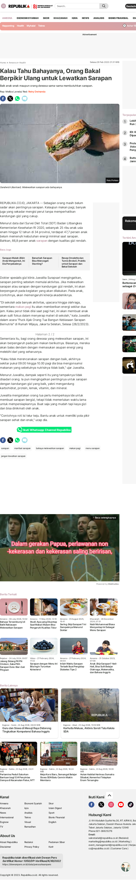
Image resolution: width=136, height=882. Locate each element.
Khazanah (5, 808)
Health (20, 25)
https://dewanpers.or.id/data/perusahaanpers (26, 864)
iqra (74, 18)
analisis (98, 18)
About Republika (9, 842)
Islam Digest (55, 808)
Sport (51, 812)
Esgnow (4, 822)
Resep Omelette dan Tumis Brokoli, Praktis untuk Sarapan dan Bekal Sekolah (74, 262)
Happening (8, 25)
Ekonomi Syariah (28, 18)
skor (46, 18)
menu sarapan (93, 448)
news (85, 18)
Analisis (28, 812)
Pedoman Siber (57, 842)
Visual (27, 822)
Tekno (41, 25)
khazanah (60, 18)
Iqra (26, 808)
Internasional (6, 817)
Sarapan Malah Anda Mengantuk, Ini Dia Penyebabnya (13, 260)
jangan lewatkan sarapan (13, 456)
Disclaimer (5, 846)
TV (1, 826)
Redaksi (28, 842)
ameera (7, 18)
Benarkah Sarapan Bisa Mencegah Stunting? (42, 260)
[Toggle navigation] (3, 6)
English (52, 822)
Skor (51, 803)
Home (3, 62)
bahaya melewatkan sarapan (50, 448)
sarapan (42, 240)
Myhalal (31, 25)
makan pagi (23, 306)
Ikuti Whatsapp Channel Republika (46, 430)
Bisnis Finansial (118, 18)
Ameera (13, 62)
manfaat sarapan (22, 448)
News (3, 812)
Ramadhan (30, 826)
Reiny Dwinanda (36, 91)
